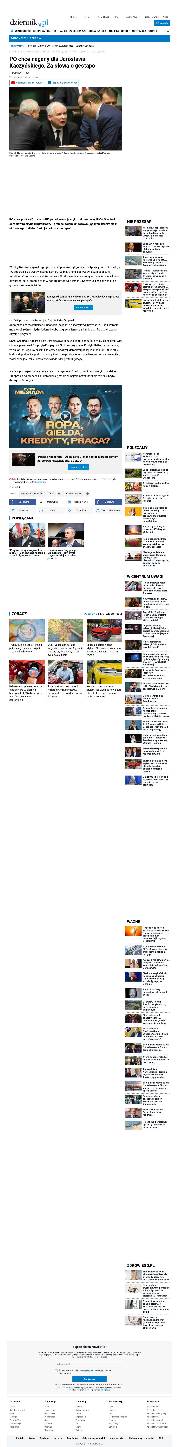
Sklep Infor (14, 1427)
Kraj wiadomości (111, 613)
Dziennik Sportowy (85, 45)
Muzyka (79, 1427)
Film (77, 1423)
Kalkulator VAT (153, 1417)
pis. (60, 493)
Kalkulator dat (153, 1407)
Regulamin (72, 1438)
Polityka (35, 38)
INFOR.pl (73, 17)
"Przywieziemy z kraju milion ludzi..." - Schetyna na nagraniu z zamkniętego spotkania (27, 553)
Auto (46, 1407)
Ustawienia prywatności (141, 1438)
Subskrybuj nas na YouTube (29, 82)
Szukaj (164, 23)
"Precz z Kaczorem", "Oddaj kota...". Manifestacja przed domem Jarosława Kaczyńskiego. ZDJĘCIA (77, 458)
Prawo (112, 1407)
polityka (46, 52)
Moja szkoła (81, 1417)
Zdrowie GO (44, 45)
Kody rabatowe (82, 1410)
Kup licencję (40, 482)
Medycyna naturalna (118, 1417)
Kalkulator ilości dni (155, 1410)
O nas (32, 1438)
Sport (46, 1420)
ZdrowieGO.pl (132, 17)
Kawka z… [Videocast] (62, 45)
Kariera (58, 1438)
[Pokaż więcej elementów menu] (167, 31)
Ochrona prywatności (93, 1438)
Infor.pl (13, 1407)
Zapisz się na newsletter (65, 82)
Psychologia (114, 1423)
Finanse (112, 1410)
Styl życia (113, 1427)
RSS (161, 1438)
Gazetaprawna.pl (17, 1410)
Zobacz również (83, 307)
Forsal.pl (13, 1417)
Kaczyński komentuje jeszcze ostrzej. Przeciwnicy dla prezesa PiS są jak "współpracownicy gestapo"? (83, 298)
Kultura (79, 1430)
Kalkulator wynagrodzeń (157, 1427)
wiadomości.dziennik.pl (29, 52)
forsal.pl (87, 17)
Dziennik (12, 52)
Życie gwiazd (81, 1420)
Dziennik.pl (50, 1401)
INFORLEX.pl (103, 17)
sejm (51, 493)
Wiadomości (18, 38)
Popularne (90, 613)
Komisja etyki (74, 493)
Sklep (165, 17)
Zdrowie (48, 1423)
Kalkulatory (153, 1401)
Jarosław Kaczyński (32, 493)
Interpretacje (15, 1423)
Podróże (48, 1427)
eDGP (12, 1413)
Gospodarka (49, 1413)
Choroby (112, 1420)
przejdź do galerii (78, 467)
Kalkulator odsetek (155, 1420)
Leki (110, 1413)
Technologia (49, 1410)
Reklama (44, 1438)
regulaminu (91, 1370)
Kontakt (20, 1438)
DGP (117, 17)
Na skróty (15, 1401)
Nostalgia (31, 45)
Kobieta (79, 1407)
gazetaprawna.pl (152, 17)
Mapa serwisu (116, 1438)
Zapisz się (89, 1379)
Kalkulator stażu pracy (156, 1413)
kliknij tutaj (105, 1390)
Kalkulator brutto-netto (157, 1423)
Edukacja (79, 1413)
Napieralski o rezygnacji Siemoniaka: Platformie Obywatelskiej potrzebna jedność (62, 554)
